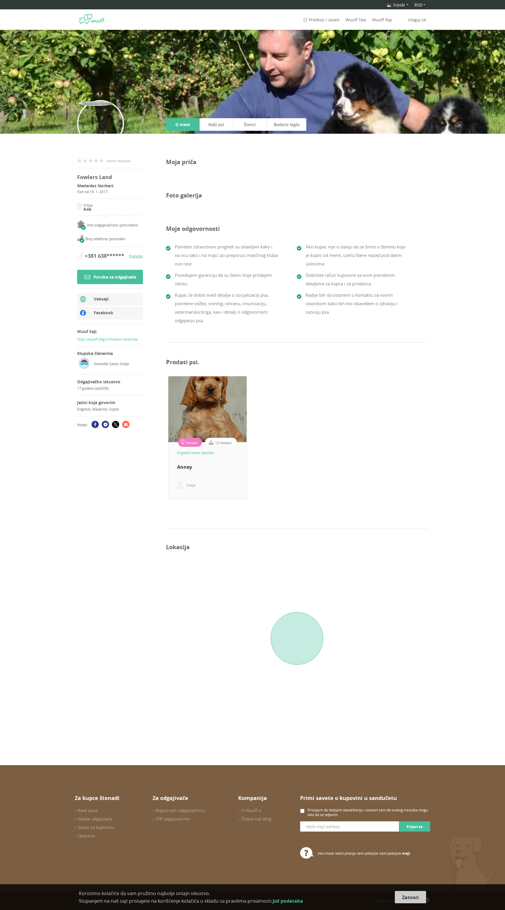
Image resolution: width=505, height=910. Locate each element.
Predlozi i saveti (324, 20)
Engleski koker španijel (195, 452)
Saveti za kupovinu (96, 827)
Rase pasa (88, 810)
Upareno (86, 836)
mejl (406, 853)
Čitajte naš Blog (256, 819)
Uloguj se (417, 20)
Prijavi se (415, 826)
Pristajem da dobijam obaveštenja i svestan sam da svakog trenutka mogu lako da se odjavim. (367, 812)
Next (432, 438)
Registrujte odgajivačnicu (180, 810)
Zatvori (410, 897)
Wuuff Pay (382, 20)
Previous (162, 438)
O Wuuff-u (251, 810)
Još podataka (288, 901)
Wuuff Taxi (355, 20)
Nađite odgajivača (95, 819)
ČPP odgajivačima (172, 819)
